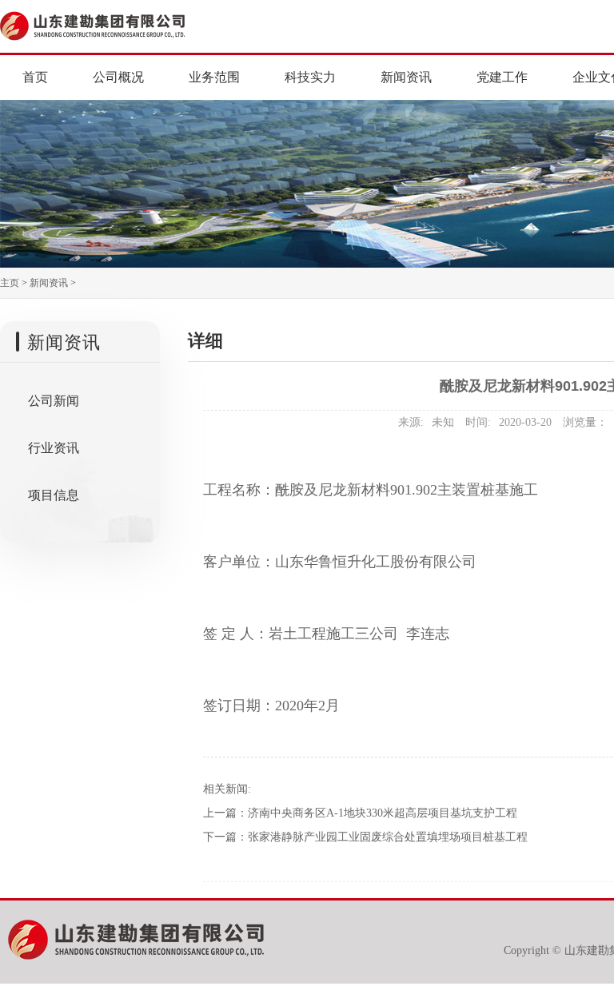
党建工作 (502, 77)
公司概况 (118, 77)
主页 (9, 282)
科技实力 (310, 77)
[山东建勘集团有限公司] (126, 24)
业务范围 (214, 77)
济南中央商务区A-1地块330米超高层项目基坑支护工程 (382, 813)
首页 (35, 77)
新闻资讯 (406, 77)
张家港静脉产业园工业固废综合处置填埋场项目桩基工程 (388, 837)
